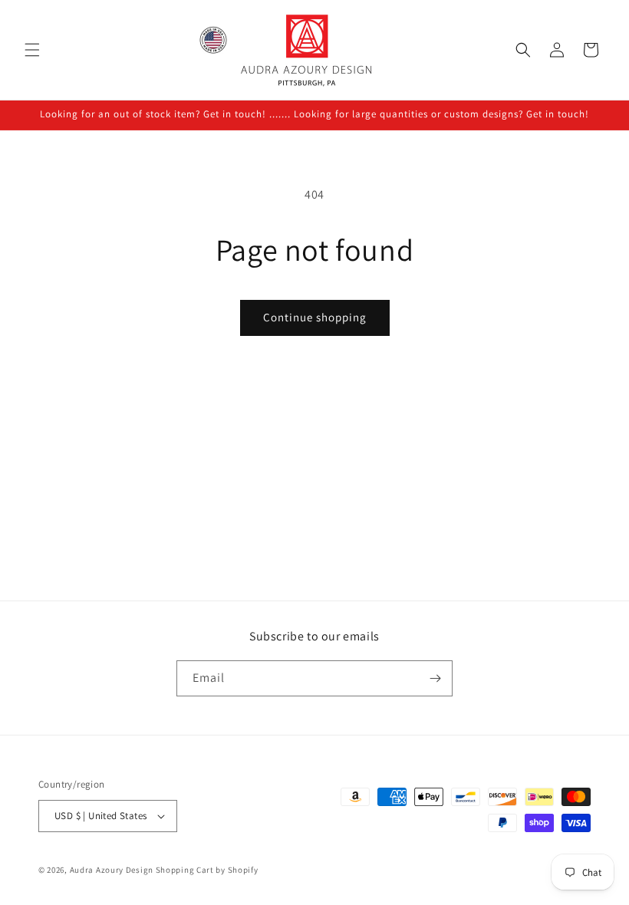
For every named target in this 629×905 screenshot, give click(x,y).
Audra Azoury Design (111, 869)
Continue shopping (315, 317)
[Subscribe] (435, 678)
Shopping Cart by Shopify (207, 869)
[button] (32, 50)
